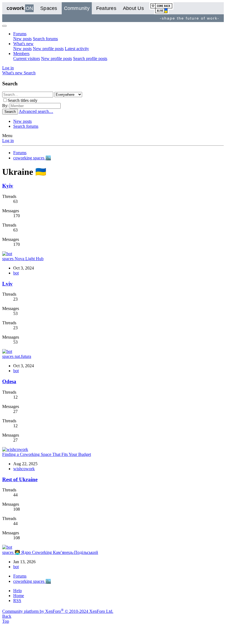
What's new (23, 43)
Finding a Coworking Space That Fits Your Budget (46, 454)
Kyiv (7, 186)
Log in (8, 140)
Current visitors (26, 58)
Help (17, 590)
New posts (22, 38)
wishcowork (24, 468)
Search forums (45, 38)
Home (18, 595)
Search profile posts (90, 58)
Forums (19, 33)
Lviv (7, 284)
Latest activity (77, 48)
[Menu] (4, 26)
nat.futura (16, 356)
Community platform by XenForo (57, 611)
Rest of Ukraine (19, 479)
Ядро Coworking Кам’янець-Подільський (50, 552)
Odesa (9, 381)
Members (21, 53)
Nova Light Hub (23, 258)
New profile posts (48, 48)
